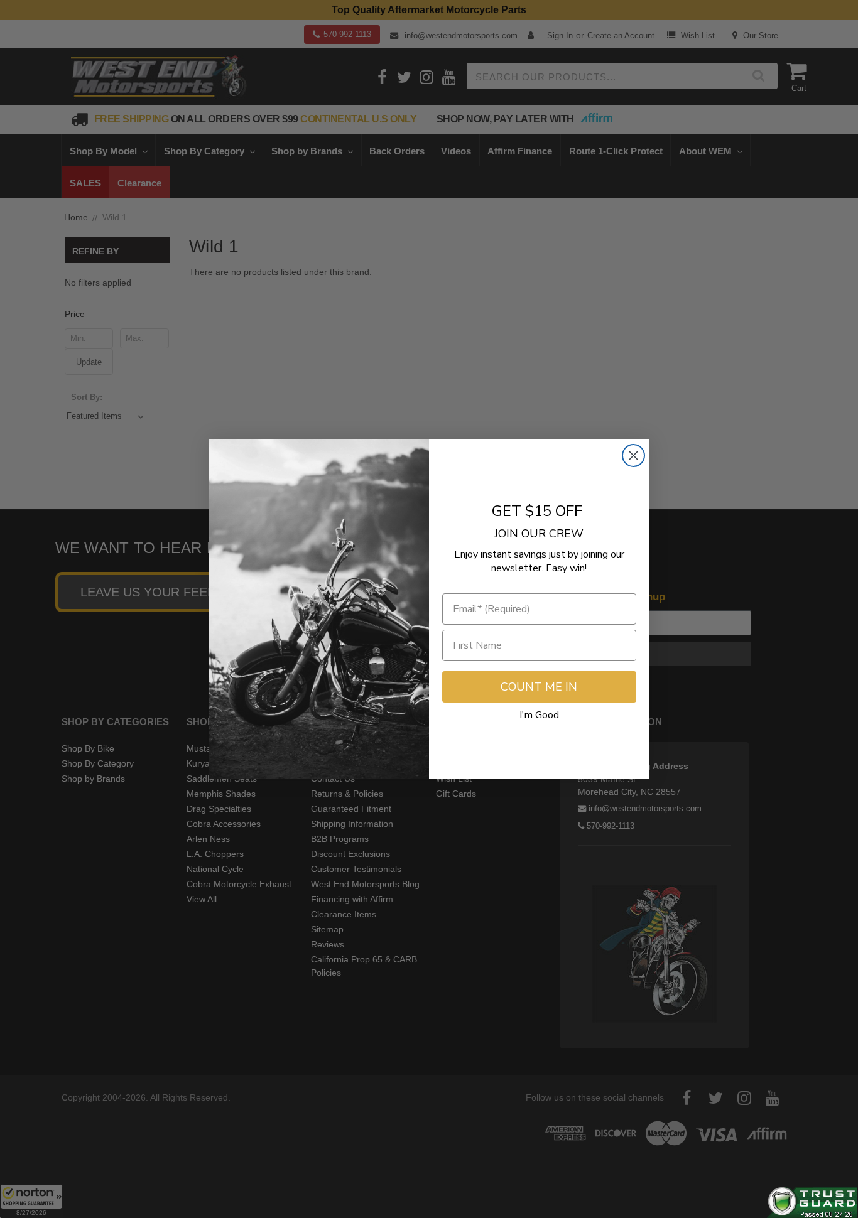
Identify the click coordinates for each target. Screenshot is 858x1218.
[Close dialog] (633, 455)
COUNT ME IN (539, 686)
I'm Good (539, 715)
